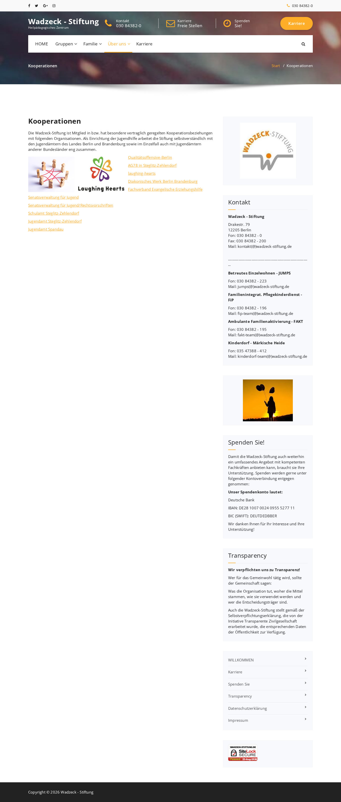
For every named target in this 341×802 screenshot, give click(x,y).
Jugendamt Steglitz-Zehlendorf (55, 221)
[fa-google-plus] (45, 5)
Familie (90, 44)
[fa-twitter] (36, 5)
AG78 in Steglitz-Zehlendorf (152, 165)
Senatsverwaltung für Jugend (53, 197)
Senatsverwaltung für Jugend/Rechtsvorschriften (70, 205)
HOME (41, 44)
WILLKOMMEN (241, 659)
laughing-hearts (142, 173)
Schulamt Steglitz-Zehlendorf (53, 213)
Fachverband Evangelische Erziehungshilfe (165, 189)
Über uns (117, 44)
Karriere (144, 44)
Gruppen (64, 44)
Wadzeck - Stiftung (63, 21)
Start (276, 65)
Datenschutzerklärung (247, 708)
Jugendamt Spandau (45, 229)
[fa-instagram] (53, 5)
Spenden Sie (239, 684)
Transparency (240, 696)
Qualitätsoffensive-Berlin (150, 157)
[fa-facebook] (29, 5)
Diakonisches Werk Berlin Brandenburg (162, 181)
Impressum (238, 720)
